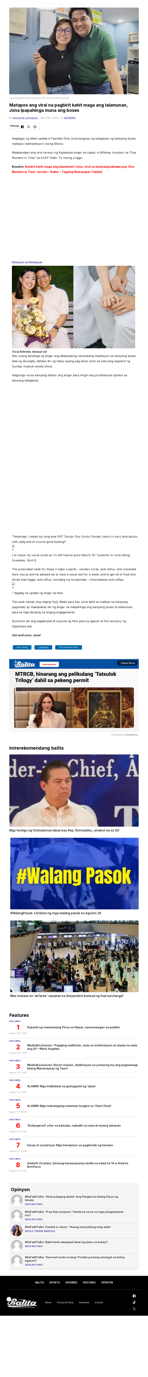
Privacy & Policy (65, 1302)
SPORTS (54, 1282)
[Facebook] (22, 127)
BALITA (39, 1282)
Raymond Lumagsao (25, 117)
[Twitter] (28, 127)
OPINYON (107, 1282)
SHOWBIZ (70, 117)
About (48, 1302)
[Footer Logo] (21, 1302)
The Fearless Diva (68, 647)
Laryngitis (43, 647)
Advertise (84, 1302)
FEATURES (89, 1282)
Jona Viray (22, 647)
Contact (99, 1302)
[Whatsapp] (35, 127)
